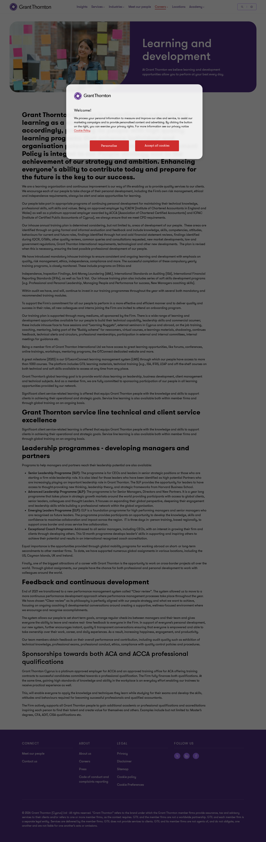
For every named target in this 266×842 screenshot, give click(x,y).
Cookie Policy (82, 130)
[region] (134, 121)
